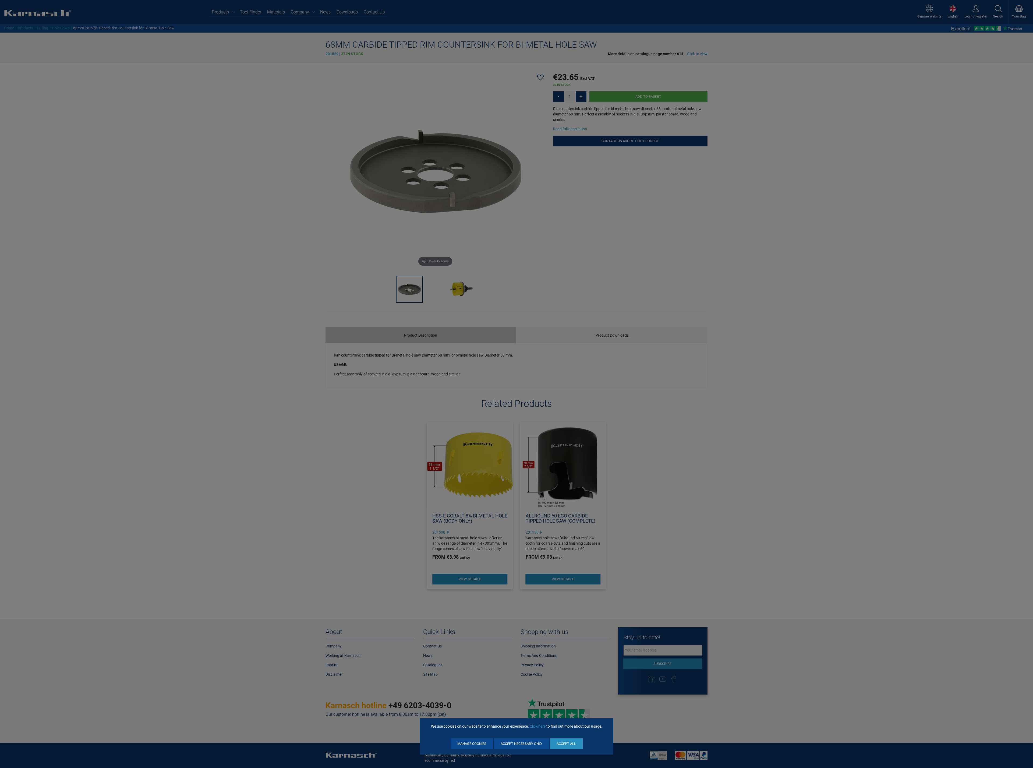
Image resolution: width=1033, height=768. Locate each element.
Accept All (566, 744)
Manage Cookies (471, 744)
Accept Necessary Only (521, 744)
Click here (538, 726)
